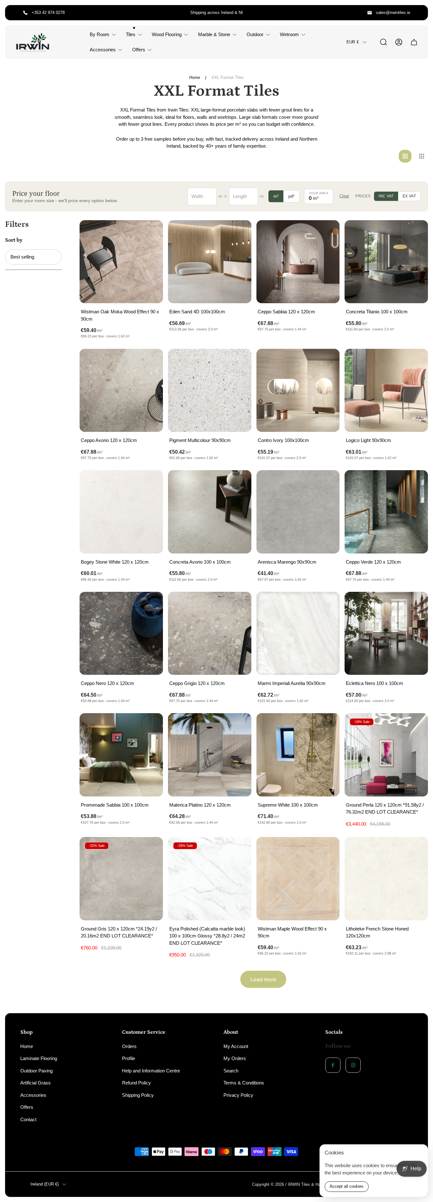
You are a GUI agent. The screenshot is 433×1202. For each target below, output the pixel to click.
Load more (263, 979)
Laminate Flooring (38, 1058)
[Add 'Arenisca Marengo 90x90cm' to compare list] (326, 482)
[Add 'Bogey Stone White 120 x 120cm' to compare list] (150, 482)
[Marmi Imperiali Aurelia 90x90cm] (298, 633)
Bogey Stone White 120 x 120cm (115, 562)
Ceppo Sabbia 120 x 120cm (286, 311)
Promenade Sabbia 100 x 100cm (115, 805)
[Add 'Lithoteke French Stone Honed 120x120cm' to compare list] (415, 849)
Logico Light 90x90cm (368, 440)
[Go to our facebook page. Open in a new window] (332, 1065)
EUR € (352, 42)
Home (194, 77)
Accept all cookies (347, 1186)
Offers (26, 1107)
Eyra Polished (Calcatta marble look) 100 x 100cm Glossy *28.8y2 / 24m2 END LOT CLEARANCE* (207, 936)
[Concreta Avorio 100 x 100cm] (209, 511)
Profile (128, 1058)
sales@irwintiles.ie (393, 12)
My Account (235, 1046)
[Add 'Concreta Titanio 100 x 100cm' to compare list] (415, 232)
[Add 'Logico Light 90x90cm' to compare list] (415, 361)
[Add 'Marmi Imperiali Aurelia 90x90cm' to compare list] (326, 604)
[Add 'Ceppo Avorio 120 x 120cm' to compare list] (150, 361)
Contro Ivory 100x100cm (283, 440)
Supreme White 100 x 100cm (288, 805)
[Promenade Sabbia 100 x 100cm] (121, 754)
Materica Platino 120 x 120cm (200, 805)
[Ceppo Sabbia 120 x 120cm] (298, 262)
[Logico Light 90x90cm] (386, 390)
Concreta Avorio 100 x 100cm (200, 562)
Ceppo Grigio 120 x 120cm (197, 683)
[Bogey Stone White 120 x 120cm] (121, 511)
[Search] (384, 42)
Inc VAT (386, 196)
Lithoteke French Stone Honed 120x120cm (377, 932)
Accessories (33, 1095)
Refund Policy (136, 1082)
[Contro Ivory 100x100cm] (298, 390)
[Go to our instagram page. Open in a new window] (353, 1065)
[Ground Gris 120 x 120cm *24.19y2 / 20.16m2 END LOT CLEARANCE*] (121, 878)
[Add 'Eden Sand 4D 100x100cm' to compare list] (238, 232)
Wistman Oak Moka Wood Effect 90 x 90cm (120, 315)
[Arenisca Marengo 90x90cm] (298, 511)
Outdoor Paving (36, 1070)
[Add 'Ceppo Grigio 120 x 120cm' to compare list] (238, 604)
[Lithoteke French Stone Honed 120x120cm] (386, 878)
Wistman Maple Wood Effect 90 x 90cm (292, 932)
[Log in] (399, 42)
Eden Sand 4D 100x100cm (197, 311)
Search (230, 1070)
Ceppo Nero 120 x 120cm (107, 683)
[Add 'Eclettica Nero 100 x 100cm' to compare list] (415, 604)
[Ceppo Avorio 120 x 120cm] (121, 390)
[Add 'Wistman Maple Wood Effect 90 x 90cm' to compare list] (326, 849)
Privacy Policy (238, 1095)
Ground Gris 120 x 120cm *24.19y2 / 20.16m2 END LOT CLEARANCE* (119, 932)
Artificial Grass (35, 1082)
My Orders (234, 1058)
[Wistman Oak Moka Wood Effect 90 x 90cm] (121, 262)
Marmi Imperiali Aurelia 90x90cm (292, 683)
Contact (28, 1119)
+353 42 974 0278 (48, 12)
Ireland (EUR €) (44, 1184)
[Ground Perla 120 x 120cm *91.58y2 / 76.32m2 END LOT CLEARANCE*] (386, 754)
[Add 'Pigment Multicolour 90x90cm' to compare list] (238, 361)
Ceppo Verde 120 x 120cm (373, 562)
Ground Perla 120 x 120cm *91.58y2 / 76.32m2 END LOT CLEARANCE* (385, 808)
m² (276, 196)
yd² (291, 196)
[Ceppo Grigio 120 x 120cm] (209, 633)
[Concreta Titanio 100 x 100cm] (386, 262)
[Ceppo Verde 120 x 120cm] (386, 511)
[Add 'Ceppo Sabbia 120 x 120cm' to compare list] (326, 232)
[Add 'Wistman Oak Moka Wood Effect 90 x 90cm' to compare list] (150, 232)
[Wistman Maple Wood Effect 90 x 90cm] (298, 878)
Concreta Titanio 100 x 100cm (377, 311)
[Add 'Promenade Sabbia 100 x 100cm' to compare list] (150, 725)
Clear (344, 196)
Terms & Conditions (243, 1082)
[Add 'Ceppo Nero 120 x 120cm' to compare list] (150, 604)
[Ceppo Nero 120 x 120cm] (121, 633)
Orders (129, 1046)
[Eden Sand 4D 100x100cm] (209, 262)
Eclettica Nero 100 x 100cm (374, 683)
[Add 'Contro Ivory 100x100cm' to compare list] (326, 361)
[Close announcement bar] (419, 12)
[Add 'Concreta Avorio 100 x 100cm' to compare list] (238, 482)
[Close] (419, 1153)
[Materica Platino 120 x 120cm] (209, 754)
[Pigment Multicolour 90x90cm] (209, 390)
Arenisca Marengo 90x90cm (287, 562)
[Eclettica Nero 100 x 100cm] (386, 633)
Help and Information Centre (151, 1070)
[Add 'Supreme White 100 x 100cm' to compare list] (326, 725)
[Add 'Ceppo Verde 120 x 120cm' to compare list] (415, 482)
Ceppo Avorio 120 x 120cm (109, 440)
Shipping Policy (138, 1095)
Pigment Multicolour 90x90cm (200, 440)
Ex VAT (409, 196)
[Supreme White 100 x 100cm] (298, 754)
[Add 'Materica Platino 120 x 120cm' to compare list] (238, 725)
